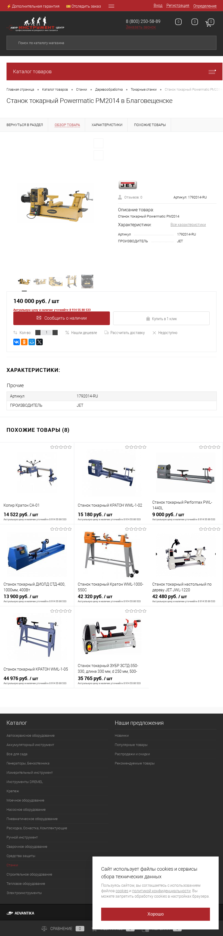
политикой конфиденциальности (161, 891)
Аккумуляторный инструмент (30, 745)
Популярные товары (131, 745)
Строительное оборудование (29, 874)
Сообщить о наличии (65, 318)
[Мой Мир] (32, 342)
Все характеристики (188, 224)
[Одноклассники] (24, 342)
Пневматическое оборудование (32, 819)
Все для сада (17, 754)
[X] (39, 342)
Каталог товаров (32, 71)
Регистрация (177, 5)
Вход (158, 5)
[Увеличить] (55, 203)
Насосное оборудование (26, 809)
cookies (122, 891)
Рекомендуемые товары (135, 763)
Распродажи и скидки (132, 754)
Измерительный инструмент (30, 772)
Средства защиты (21, 856)
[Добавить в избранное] (98, 143)
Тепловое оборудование (26, 884)
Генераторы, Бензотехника (28, 763)
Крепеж (13, 791)
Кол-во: (25, 332)
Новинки (122, 735)
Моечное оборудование (25, 800)
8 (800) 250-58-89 (143, 21)
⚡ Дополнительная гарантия (33, 6)
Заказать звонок (141, 27)
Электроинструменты (24, 893)
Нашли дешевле (84, 332)
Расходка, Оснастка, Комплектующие (37, 828)
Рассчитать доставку (127, 332)
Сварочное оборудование (27, 847)
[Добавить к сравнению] (98, 155)
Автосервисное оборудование (31, 735)
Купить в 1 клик (164, 318)
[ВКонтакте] (16, 342)
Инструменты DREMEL (25, 782)
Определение (204, 6)
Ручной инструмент (22, 837)
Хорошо (155, 914)
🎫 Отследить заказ (83, 6)
